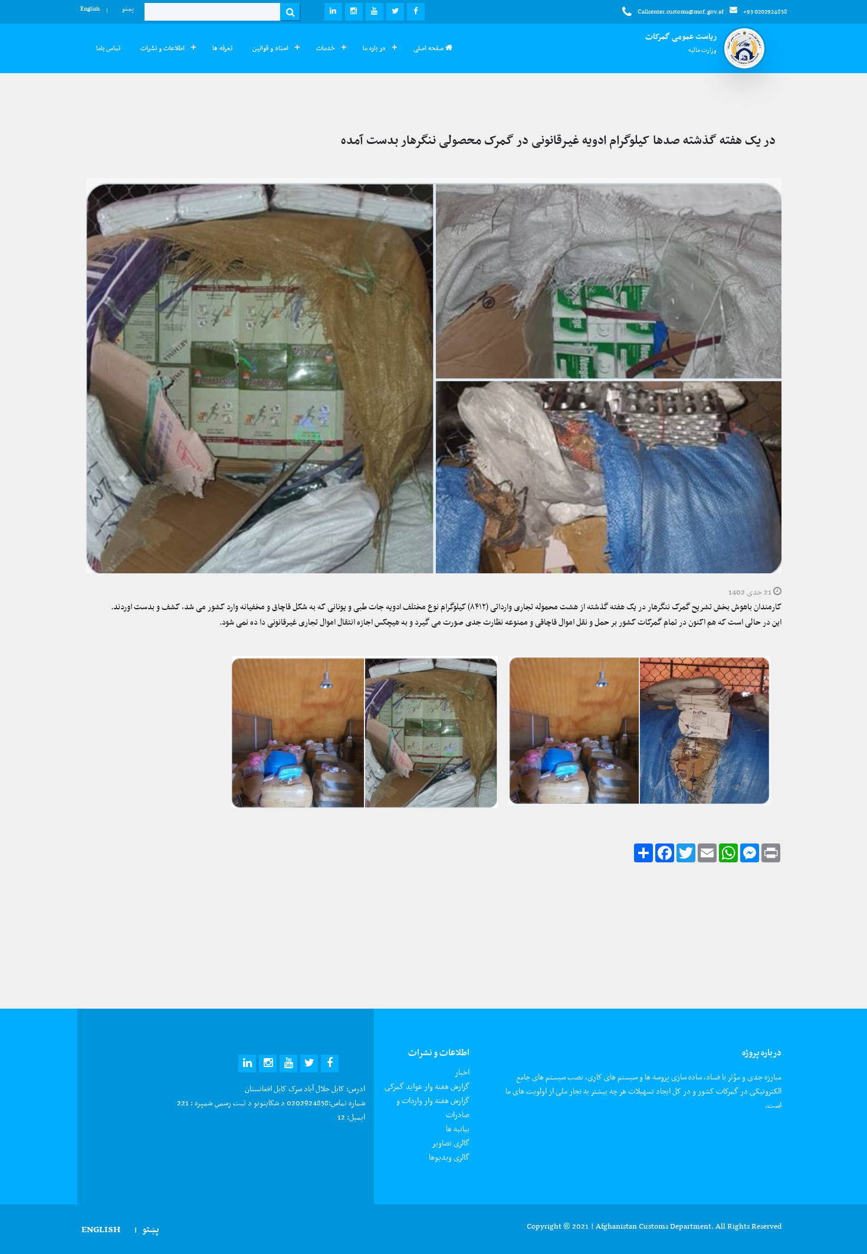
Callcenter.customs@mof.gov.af (681, 11)
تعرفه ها (222, 48)
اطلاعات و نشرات (162, 48)
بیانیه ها (457, 1128)
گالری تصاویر (450, 1143)
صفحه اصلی (429, 48)
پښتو (128, 8)
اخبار (462, 1072)
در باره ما (374, 48)
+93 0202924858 (765, 11)
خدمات (325, 48)
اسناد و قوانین (270, 48)
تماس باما (108, 48)
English (90, 8)
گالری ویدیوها (449, 1157)
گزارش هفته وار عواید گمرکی (427, 1086)
